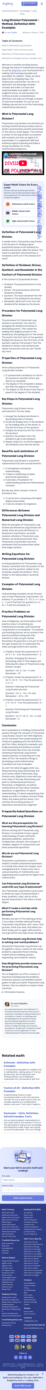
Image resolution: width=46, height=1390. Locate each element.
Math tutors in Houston (31, 1261)
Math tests (5, 1246)
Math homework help (9, 1231)
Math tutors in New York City (33, 1244)
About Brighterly (29, 1283)
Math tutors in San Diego (32, 1249)
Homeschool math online (10, 1227)
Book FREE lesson (23, 1386)
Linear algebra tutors (9, 1277)
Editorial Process (30, 1300)
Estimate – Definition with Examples (19, 1064)
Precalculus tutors (8, 1273)
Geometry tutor (7, 1268)
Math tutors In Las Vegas (32, 1251)
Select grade (9, 1180)
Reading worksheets (9, 1323)
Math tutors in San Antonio (33, 1256)
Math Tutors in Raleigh (31, 1275)
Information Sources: (14, 992)
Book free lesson (29, 4)
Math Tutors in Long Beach (33, 1273)
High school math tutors (10, 1220)
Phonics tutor (28, 1215)
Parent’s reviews (29, 1285)
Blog (25, 1292)
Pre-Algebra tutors (8, 1270)
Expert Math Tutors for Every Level (17, 50)
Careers (26, 1304)
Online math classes (9, 1224)
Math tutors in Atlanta (31, 1258)
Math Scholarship (8, 1234)
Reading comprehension (10, 1307)
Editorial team (28, 1297)
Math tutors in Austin (31, 1263)
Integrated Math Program (10, 1261)
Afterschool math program (11, 1229)
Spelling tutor (28, 1217)
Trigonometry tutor (8, 1280)
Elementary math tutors (10, 1215)
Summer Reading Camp (10, 1313)
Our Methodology (30, 1290)
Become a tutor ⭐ (30, 1302)
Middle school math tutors (11, 1217)
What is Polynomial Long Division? (17, 45)
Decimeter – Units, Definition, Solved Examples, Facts (21, 1115)
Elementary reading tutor (10, 1300)
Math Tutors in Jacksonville (33, 1270)
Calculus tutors (7, 1275)
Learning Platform (10, 11)
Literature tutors (29, 1231)
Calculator (5, 1253)
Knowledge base (7, 1248)
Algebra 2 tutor (7, 1265)
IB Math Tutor (6, 1289)
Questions (5, 1250)
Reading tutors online (9, 1297)
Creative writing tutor (31, 1227)
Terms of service (29, 1314)
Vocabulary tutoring (30, 1222)
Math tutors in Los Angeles (33, 1254)
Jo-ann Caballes (11, 33)
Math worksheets (8, 1243)
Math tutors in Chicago (31, 1247)
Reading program (8, 1304)
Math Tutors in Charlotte (32, 1265)
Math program (6, 1222)
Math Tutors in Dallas (31, 1268)
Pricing (26, 1288)
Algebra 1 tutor (7, 1263)
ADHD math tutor (7, 1284)
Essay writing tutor (30, 1234)
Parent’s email (7, 1186)
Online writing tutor (30, 1220)
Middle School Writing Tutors (11, 1316)
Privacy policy (28, 1311)
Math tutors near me (31, 1242)
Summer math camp (9, 1236)
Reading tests (7, 1325)
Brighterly (16, 70)
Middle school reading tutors (11, 1302)
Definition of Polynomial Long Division (19, 54)
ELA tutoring (28, 1213)
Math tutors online (8, 1213)
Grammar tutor (29, 1224)
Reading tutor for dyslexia (33, 1229)
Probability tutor (7, 1282)
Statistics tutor (7, 1287)
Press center (28, 1295)
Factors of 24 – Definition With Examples (22, 1089)
